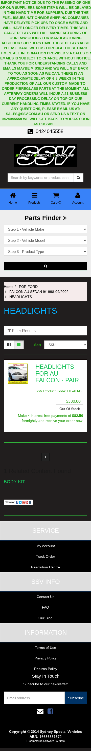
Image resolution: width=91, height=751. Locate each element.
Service (45, 530)
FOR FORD (28, 287)
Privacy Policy (46, 658)
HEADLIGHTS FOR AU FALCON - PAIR (57, 373)
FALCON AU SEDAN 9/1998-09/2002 (39, 292)
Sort (37, 345)
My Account (45, 546)
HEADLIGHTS (20, 297)
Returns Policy (45, 669)
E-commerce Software (40, 740)
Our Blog (45, 618)
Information (46, 632)
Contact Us (45, 597)
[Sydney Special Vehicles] (45, 155)
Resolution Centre (45, 567)
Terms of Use (45, 648)
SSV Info (45, 581)
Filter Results (23, 331)
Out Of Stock (69, 409)
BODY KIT (14, 481)
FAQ (45, 607)
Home (8, 287)
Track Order (45, 556)
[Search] (78, 177)
